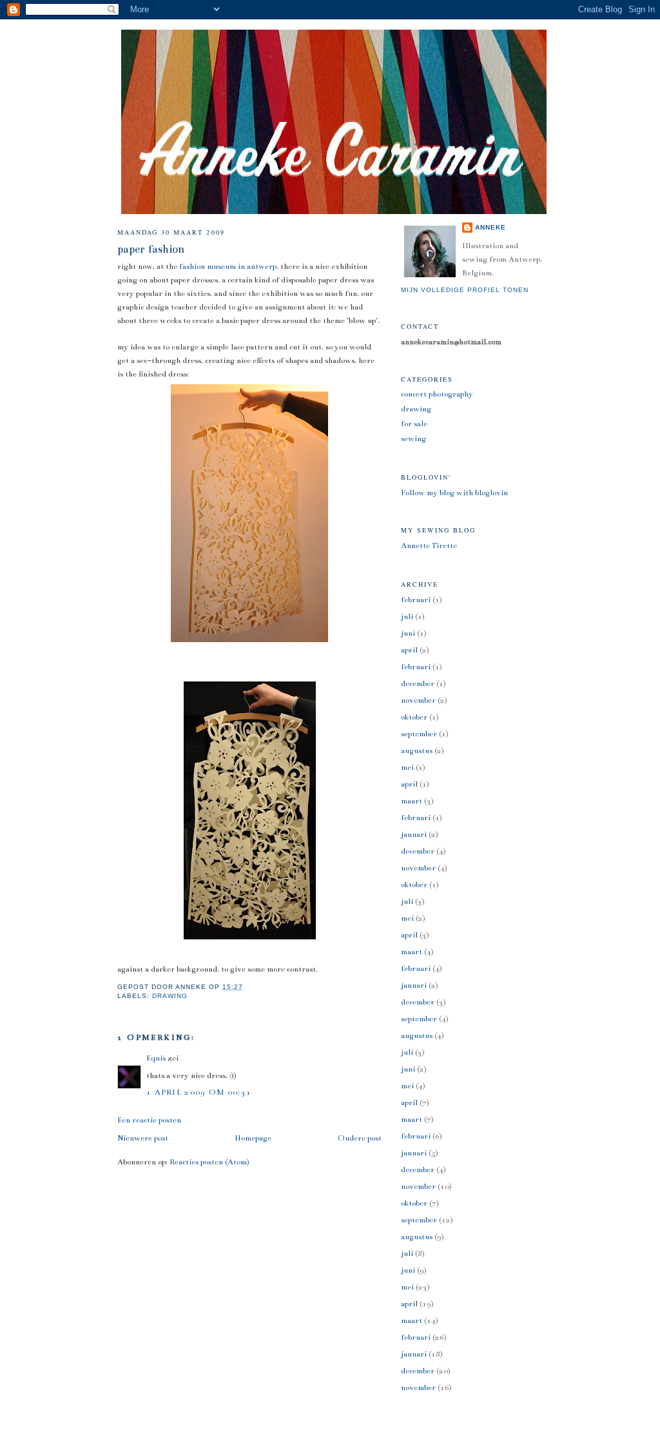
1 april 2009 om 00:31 (198, 1092)
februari (416, 599)
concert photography (437, 393)
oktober (414, 716)
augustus (416, 750)
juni (408, 633)
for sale (414, 423)
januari (414, 834)
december (417, 683)
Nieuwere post (142, 1137)
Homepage (253, 1137)
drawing (170, 995)
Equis (156, 1058)
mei (407, 767)
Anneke (490, 227)
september (419, 733)
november (418, 700)
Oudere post (360, 1137)
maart (411, 800)
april (409, 649)
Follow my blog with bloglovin (454, 492)
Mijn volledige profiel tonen (465, 289)
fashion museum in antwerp (228, 266)
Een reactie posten (149, 1119)
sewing (413, 438)
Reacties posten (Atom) (209, 1161)
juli (407, 616)
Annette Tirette (429, 545)
